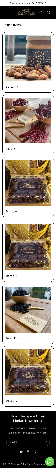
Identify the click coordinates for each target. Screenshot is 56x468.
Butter (10, 86)
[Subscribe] (46, 442)
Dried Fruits (14, 338)
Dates (10, 211)
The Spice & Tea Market (22, 464)
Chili (9, 149)
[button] (6, 12)
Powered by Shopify (43, 464)
